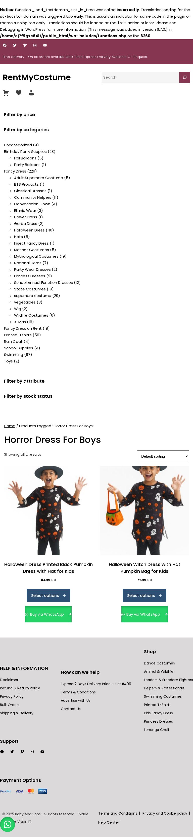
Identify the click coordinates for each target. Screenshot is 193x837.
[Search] (184, 77)
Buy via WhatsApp (47, 614)
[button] (7, 824)
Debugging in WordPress (22, 29)
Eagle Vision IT (19, 821)
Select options (45, 595)
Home (9, 425)
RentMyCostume (37, 77)
